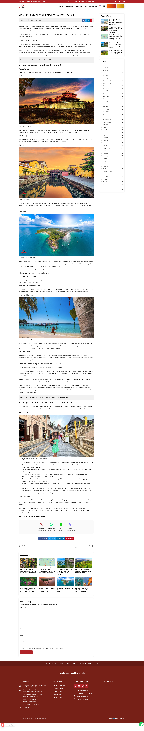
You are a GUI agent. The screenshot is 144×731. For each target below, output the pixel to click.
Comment (23, 607)
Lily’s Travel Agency (51, 663)
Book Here (111, 6)
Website (22, 642)
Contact (96, 663)
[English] (100, 6)
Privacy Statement (71, 663)
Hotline (41, 528)
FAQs (61, 663)
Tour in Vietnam (41, 516)
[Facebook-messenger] (79, 686)
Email (22, 635)
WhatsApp (51, 528)
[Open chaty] (2, 725)
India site (122, 718)
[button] (83, 20)
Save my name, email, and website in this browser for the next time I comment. (43, 648)
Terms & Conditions (85, 663)
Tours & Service (69, 6)
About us (61, 6)
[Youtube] (86, 686)
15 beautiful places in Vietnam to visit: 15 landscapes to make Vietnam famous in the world (52, 60)
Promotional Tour (92, 6)
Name (22, 629)
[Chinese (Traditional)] (99, 6)
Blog (32, 20)
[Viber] (70, 524)
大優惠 (120, 6)
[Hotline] (41, 524)
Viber (70, 528)
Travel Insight (79, 6)
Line (61, 528)
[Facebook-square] (75, 686)
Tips (86, 6)
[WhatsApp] (51, 524)
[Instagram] (82, 686)
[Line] (61, 524)
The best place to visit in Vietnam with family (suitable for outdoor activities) (48, 397)
